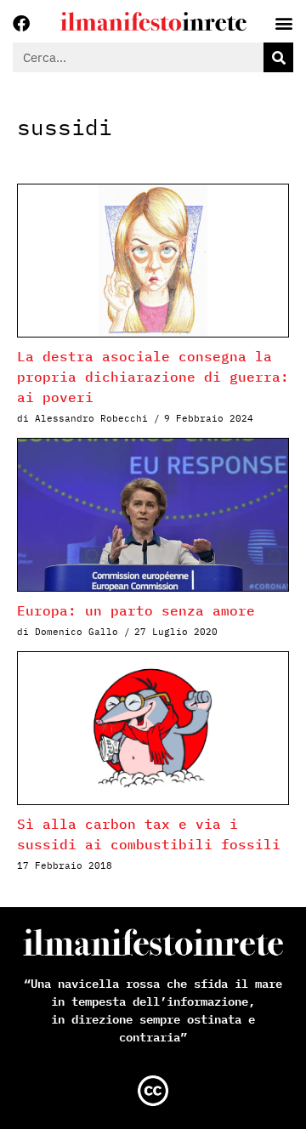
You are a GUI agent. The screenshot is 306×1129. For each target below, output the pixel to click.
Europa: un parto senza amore (136, 610)
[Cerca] (278, 57)
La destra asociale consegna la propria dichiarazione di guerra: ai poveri (153, 377)
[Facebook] (21, 23)
